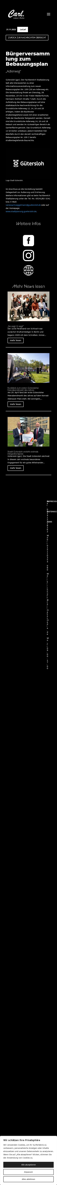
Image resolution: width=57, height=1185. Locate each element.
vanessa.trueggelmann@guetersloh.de (23, 205)
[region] (28, 1160)
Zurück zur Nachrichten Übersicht (27, 37)
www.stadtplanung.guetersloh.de (21, 211)
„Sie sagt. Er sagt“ (16, 326)
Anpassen (28, 1172)
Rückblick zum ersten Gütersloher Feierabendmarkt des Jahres (23, 389)
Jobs (49, 522)
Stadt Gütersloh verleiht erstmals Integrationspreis (23, 452)
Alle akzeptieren (28, 1164)
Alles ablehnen (28, 1179)
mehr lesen (15, 340)
